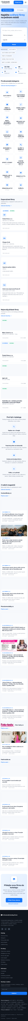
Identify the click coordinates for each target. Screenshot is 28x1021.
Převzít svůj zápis (5, 955)
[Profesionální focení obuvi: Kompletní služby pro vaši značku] (14, 797)
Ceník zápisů (4, 957)
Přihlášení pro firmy (5, 953)
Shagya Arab (6, 242)
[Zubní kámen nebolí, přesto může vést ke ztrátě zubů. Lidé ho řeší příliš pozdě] (14, 558)
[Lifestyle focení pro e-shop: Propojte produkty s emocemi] (14, 823)
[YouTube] (9, 929)
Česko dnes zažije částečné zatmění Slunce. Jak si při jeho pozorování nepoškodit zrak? (12, 541)
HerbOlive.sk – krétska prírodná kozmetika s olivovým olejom (12, 401)
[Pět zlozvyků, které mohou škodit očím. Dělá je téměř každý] (14, 584)
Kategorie (3, 937)
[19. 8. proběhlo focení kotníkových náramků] (14, 771)
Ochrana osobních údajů (7, 977)
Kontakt (2, 973)
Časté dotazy (4, 964)
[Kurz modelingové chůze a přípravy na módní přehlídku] (14, 737)
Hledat (14, 44)
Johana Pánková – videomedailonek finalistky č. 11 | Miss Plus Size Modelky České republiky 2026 (12, 684)
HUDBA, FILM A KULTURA (8, 59)
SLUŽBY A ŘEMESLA (21, 1007)
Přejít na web (4, 495)
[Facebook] (2, 929)
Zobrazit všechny (5, 205)
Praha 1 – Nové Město (18, 1009)
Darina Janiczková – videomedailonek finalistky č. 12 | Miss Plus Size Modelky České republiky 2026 (13, 656)
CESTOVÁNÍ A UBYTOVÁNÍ (8, 52)
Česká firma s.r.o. (7, 219)
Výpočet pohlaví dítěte (9, 267)
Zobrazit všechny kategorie (8, 85)
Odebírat (14, 993)
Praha (11, 1009)
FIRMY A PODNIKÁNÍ (7, 56)
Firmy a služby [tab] (8, 10)
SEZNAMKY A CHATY (11, 1007)
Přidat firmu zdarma (14, 900)
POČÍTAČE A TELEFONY (12, 1006)
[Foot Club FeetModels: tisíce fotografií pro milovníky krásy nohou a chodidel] (14, 504)
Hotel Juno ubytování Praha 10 (11, 289)
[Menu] (25, 2)
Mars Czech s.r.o (7, 332)
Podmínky (3, 1018)
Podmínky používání (5, 975)
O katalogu (3, 971)
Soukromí (8, 1018)
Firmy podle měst (5, 940)
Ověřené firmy (4, 944)
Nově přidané (4, 942)
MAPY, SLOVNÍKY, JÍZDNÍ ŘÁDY (9, 62)
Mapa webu (14, 1018)
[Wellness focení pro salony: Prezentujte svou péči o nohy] (14, 849)
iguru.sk (4, 378)
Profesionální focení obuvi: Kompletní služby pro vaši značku (12, 807)
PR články (3, 962)
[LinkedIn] (5, 929)
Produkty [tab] (21, 10)
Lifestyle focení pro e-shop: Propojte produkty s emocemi (12, 833)
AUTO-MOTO (12, 49)
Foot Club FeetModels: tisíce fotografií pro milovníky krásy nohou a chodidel (13, 514)
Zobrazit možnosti (13, 903)
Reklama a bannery (5, 960)
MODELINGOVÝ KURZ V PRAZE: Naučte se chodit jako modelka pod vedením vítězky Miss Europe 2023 (13, 629)
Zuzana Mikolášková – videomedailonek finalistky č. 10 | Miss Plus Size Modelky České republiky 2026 (13, 711)
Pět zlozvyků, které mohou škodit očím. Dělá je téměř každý (13, 594)
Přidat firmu (18, 2)
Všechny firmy (4, 935)
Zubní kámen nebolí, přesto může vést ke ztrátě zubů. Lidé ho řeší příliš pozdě (13, 568)
